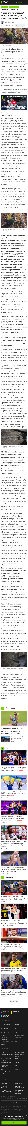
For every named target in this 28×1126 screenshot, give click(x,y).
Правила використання (19, 1087)
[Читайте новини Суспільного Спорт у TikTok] (20, 1103)
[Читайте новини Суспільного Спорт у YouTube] (5, 1103)
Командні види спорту (19, 1055)
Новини (17, 1024)
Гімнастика (4, 1069)
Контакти (4, 1083)
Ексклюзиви (5, 1032)
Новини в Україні (14, 9)
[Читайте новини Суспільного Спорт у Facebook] (2, 1103)
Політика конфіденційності (6, 1091)
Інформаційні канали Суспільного (19, 1092)
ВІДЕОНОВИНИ (4, 6)
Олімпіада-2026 (5, 1044)
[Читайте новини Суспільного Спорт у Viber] (14, 1103)
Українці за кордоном (4, 1038)
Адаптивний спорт (7, 1054)
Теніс (16, 1032)
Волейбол (18, 1038)
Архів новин (18, 1083)
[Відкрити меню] (26, 2)
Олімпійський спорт (5, 1072)
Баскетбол (18, 1063)
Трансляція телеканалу (4, 1029)
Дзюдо (17, 1072)
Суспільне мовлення (4, 1087)
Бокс (16, 1065)
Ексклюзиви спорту (14, 6)
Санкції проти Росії (7, 1042)
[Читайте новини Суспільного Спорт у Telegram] (11, 1103)
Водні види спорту (7, 1076)
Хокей (16, 1076)
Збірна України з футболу (6, 1059)
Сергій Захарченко (9, 22)
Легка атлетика (19, 1035)
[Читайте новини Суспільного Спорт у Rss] (8, 1103)
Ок (14, 1122)
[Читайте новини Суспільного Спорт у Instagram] (17, 1103)
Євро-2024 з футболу (4, 1066)
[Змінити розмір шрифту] (26, 26)
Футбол (3, 1035)
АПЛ (16, 1042)
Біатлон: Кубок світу (5, 1025)
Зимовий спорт (5, 9)
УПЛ (16, 1028)
